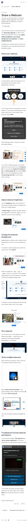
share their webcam (9, 32)
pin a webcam (13, 38)
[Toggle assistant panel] (24, 2)
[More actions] (26, 2)
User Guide (4, 12)
